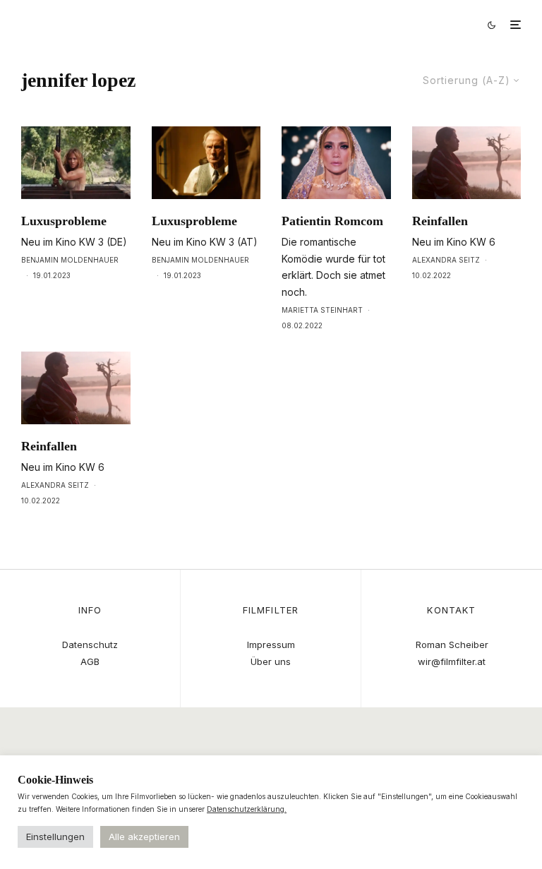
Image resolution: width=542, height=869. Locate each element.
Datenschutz (90, 644)
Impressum (271, 644)
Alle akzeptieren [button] (144, 836)
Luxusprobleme (64, 221)
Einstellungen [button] (55, 836)
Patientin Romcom (332, 221)
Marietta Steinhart (322, 310)
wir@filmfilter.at (452, 661)
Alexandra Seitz (446, 260)
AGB (90, 661)
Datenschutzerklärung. (247, 809)
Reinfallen (440, 221)
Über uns (271, 661)
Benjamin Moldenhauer (70, 260)
